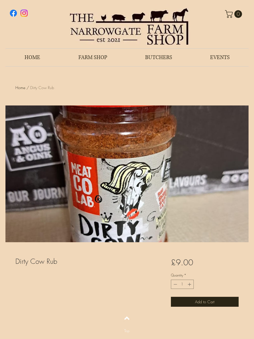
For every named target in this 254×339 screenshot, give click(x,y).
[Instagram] (24, 13)
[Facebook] (13, 13)
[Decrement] (175, 284)
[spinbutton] (182, 284)
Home (20, 87)
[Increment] (190, 284)
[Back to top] (126, 318)
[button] (234, 14)
